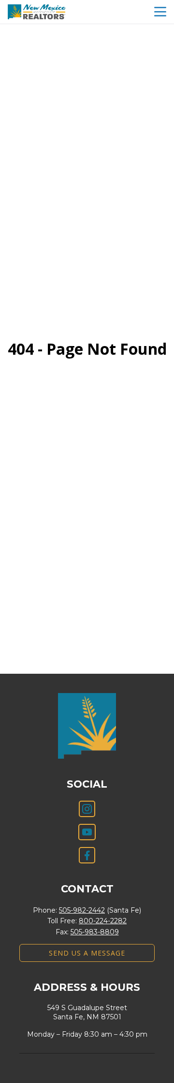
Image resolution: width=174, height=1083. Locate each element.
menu (160, 12)
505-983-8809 (95, 932)
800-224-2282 (103, 920)
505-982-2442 (82, 910)
